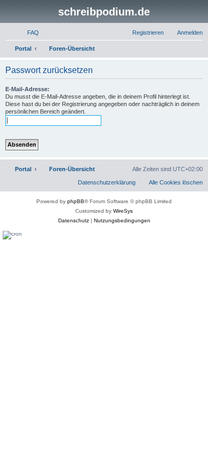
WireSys (123, 211)
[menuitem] (28, 32)
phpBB (75, 201)
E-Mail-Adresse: (27, 89)
